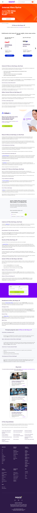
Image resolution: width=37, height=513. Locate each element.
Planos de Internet (15, 447)
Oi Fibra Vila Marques (5, 441)
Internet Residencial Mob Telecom (27, 454)
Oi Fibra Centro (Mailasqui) (29, 434)
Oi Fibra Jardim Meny (16, 434)
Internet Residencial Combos (26, 451)
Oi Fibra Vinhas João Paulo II (6, 430)
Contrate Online (9, 55)
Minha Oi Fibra (6, 316)
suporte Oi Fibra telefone (9, 302)
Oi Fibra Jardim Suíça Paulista (29, 439)
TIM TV (3, 478)
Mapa (3, 484)
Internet (26, 478)
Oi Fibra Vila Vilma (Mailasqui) (18, 430)
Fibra (4, 23)
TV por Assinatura (3, 469)
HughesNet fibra (15, 454)
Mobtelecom (3, 459)
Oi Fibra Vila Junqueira (28, 430)
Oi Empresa (5, 162)
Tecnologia (26, 471)
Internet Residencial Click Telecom (27, 458)
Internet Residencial (27, 447)
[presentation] (1, 48)
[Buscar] (32, 2)
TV (25, 474)
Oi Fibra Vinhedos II (5, 434)
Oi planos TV (3, 479)
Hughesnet (3, 460)
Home (2, 23)
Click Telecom (3, 456)
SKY (2, 453)
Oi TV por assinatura (5, 180)
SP (5, 23)
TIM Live (14, 455)
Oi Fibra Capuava (16, 439)
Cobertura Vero (15, 472)
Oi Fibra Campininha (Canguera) (18, 435)
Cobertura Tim (15, 478)
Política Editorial (4, 488)
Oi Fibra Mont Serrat (5, 435)
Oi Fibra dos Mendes (28, 435)
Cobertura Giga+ (15, 477)
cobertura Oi (7, 224)
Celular (26, 475)
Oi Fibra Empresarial (5, 155)
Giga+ (2, 463)
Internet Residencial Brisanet (26, 465)
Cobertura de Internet (15, 469)
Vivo (2, 449)
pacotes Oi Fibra (5, 244)
